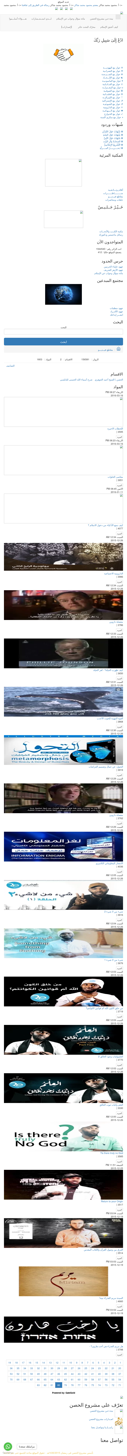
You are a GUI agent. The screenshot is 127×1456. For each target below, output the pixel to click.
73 (106, 1385)
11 (64, 1362)
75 (92, 1385)
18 (16, 1362)
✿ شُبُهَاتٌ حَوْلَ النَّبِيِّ (113, 138)
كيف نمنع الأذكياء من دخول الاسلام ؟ (105, 525)
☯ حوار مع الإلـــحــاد (113, 77)
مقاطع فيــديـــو (115, 196)
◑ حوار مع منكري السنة (111, 117)
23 (99, 1368)
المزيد (119, 436)
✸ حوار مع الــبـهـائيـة (113, 110)
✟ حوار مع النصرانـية (113, 70)
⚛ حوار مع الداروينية (113, 107)
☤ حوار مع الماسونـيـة (112, 80)
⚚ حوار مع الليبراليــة (113, 97)
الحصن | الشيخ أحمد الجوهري (109, 379)
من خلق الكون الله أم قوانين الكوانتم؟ (104, 1008)
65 (45, 1379)
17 (23, 1362)
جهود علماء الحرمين (113, 266)
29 (58, 1368)
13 (50, 1362)
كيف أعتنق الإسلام (109, 26)
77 (79, 1385)
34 (24, 1368)
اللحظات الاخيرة (115, 428)
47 (52, 1373)
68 (24, 1379)
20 (119, 1368)
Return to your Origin (112, 1201)
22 (106, 1368)
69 (18, 1379)
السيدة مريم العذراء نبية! (111, 1298)
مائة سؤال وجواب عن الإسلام (70, 18)
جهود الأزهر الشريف (113, 269)
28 (65, 1368)
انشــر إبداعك (116, 314)
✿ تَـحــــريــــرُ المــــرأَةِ (111, 148)
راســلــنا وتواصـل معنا (102, 1427)
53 (11, 1373)
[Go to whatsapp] (8, 1446)
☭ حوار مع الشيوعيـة (113, 104)
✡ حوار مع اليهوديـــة (113, 67)
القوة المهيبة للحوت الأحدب (110, 718)
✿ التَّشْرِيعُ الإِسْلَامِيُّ (113, 144)
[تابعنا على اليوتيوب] (56, 8)
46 (58, 1373)
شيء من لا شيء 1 (113, 959)
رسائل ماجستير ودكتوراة (111, 234)
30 (52, 1368)
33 (31, 1368)
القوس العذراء (13, 5)
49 (38, 1373)
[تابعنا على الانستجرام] (61, 8)
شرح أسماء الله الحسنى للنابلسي (76, 379)
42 (86, 1373)
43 (79, 1373)
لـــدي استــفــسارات (41, 18)
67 (31, 1379)
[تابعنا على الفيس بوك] (66, 8)
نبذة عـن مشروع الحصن (101, 18)
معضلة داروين (116, 621)
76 (86, 1385)
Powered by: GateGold (63, 1392)
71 (119, 1385)
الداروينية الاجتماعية (113, 573)
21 (113, 1368)
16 (30, 1362)
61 (72, 1379)
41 (92, 1373)
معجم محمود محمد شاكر (109, 5)
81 (52, 1385)
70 (11, 1379)
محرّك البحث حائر (86, 26)
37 (119, 1373)
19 (9, 1362)
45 (65, 1373)
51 (24, 1373)
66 (38, 1379)
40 (99, 1373)
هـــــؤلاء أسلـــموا (17, 18)
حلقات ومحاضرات (114, 199)
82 (45, 1385)
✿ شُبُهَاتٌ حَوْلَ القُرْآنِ (112, 131)
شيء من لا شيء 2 (113, 911)
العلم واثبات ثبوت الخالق (111, 1104)
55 (113, 1379)
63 (58, 1379)
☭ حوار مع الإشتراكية (112, 100)
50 (31, 1373)
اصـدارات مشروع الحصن (101, 1419)
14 (43, 1362)
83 (38, 1385)
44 (72, 1373)
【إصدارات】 (66, 26)
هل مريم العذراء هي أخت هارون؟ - (106, 1346)
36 (11, 1368)
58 (92, 1379)
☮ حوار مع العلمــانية (113, 94)
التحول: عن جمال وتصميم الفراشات (106, 766)
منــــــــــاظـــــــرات (113, 193)
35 (18, 1368)
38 (113, 1373)
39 (106, 1373)
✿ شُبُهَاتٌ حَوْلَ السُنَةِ (113, 134)
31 (45, 1368)
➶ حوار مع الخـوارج (113, 113)
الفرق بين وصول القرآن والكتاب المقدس (103, 1249)
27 (72, 1368)
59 (86, 1379)
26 (79, 1368)
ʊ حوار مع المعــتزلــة (112, 87)
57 (99, 1379)
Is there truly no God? (111, 1153)
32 (38, 1368)
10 (70, 1362)
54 (119, 1379)
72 (113, 1385)
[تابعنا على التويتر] (71, 8)
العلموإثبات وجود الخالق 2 (110, 1056)
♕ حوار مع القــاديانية (113, 84)
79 (65, 1385)
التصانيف (10, 365)
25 (86, 1368)
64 (52, 1379)
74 (99, 1385)
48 (45, 1373)
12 (57, 1362)
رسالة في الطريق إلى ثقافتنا (59, 5)
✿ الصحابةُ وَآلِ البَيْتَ (113, 141)
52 (18, 1373)
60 (79, 1379)
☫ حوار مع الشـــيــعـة (112, 74)
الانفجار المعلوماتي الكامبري (109, 863)
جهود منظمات (116, 308)
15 (36, 1362)
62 (65, 1379)
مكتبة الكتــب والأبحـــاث (111, 231)
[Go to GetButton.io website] (8, 1453)
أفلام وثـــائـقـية (115, 189)
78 (72, 1385)
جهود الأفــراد (116, 311)
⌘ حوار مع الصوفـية (113, 90)
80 (58, 1385)
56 (106, 1379)
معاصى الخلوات (115, 476)
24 (92, 1368)
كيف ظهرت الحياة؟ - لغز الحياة (108, 670)
